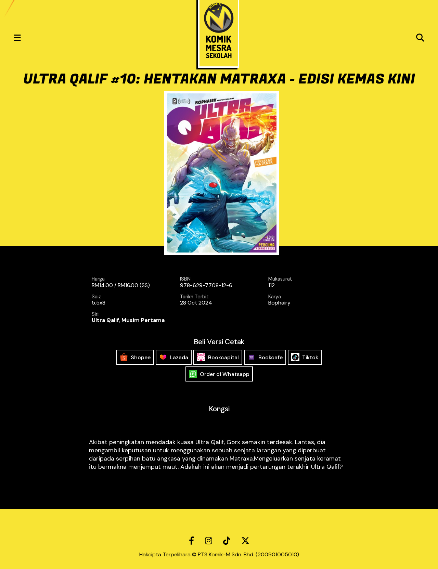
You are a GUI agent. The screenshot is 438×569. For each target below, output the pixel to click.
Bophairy (279, 302)
